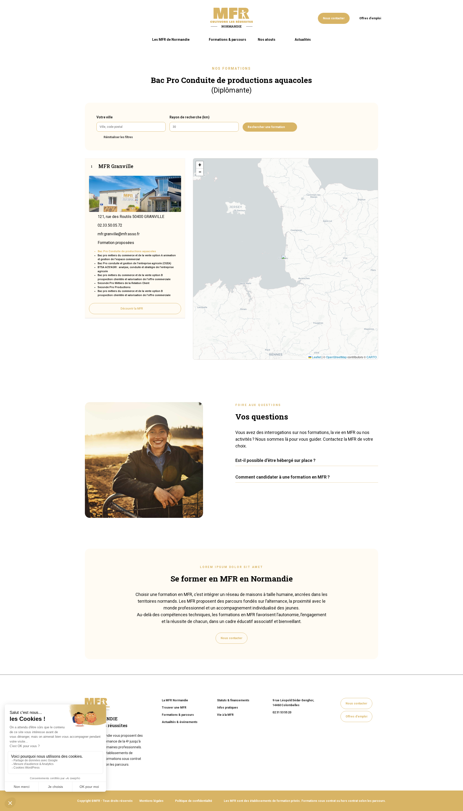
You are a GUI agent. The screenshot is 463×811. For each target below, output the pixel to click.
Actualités (303, 39)
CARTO (372, 357)
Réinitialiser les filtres (118, 137)
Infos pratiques (227, 707)
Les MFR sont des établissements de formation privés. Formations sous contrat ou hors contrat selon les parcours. (305, 801)
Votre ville (104, 117)
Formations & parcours (227, 39)
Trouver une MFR (174, 707)
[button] (283, 256)
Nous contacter (334, 18)
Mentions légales (151, 801)
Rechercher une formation (266, 127)
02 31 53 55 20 (281, 712)
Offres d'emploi (370, 18)
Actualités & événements (179, 722)
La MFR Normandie (175, 700)
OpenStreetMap (336, 357)
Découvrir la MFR (132, 308)
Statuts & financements (233, 700)
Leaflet (316, 357)
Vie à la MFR (225, 714)
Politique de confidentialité (193, 801)
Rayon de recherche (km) (190, 117)
